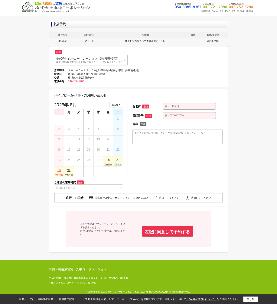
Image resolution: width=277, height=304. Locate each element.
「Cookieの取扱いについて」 (201, 299)
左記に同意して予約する (167, 231)
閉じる (250, 299)
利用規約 (87, 224)
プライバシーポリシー (108, 224)
